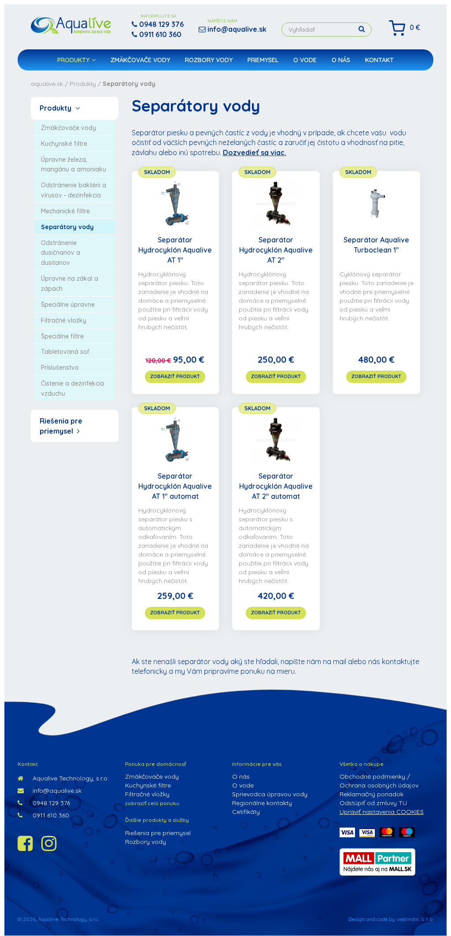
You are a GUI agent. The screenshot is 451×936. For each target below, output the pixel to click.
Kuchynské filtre (148, 785)
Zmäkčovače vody (140, 60)
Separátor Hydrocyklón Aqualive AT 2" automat (276, 486)
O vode (305, 60)
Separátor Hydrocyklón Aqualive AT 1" (175, 249)
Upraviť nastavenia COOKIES (382, 812)
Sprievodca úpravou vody (269, 794)
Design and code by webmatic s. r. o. (390, 919)
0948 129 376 (50, 803)
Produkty (73, 60)
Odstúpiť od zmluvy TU (373, 803)
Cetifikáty (246, 812)
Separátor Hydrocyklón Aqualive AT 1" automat (175, 486)
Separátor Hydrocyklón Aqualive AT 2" (276, 249)
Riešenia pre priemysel (158, 833)
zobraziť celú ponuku (152, 803)
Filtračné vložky (147, 794)
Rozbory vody (209, 60)
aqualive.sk (47, 84)
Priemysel (263, 60)
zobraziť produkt (175, 376)
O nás (341, 60)
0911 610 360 (50, 815)
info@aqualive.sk (56, 791)
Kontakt (379, 60)
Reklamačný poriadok (371, 794)
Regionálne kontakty (262, 803)
